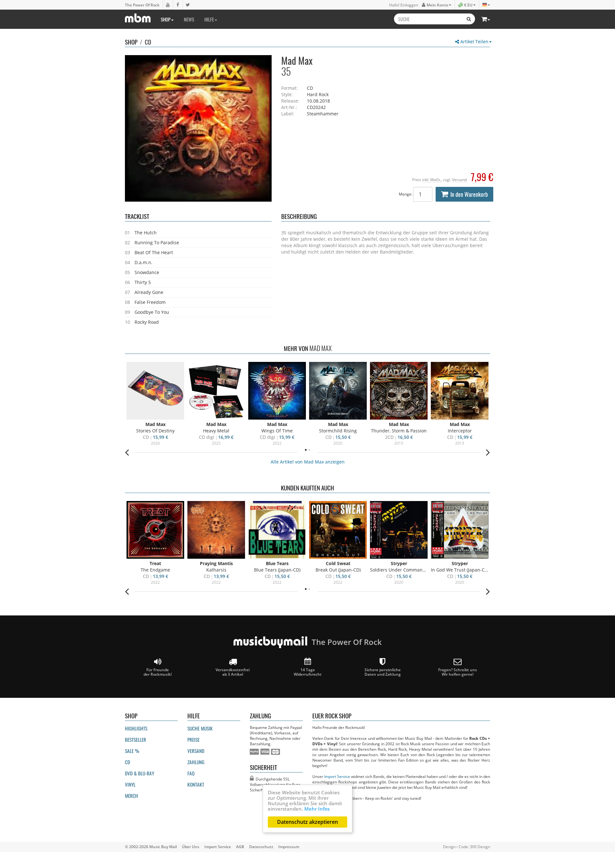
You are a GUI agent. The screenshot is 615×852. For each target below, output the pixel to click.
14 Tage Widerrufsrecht (308, 672)
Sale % (132, 750)
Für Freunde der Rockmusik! (158, 672)
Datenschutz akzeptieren (307, 821)
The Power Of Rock (142, 4)
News (189, 19)
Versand (459, 179)
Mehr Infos (317, 809)
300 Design (480, 846)
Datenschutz (261, 846)
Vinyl (130, 784)
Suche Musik (200, 728)
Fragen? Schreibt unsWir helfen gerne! (457, 672)
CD (148, 41)
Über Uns (190, 846)
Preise (193, 739)
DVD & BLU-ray (139, 773)
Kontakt (195, 784)
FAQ (190, 773)
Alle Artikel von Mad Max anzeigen (308, 462)
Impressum (288, 846)
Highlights (136, 728)
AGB (240, 846)
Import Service (337, 776)
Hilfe (209, 19)
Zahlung (195, 761)
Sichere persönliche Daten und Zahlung (383, 672)
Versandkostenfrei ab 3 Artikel (233, 672)
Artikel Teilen (473, 41)
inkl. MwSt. (431, 179)
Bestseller (135, 739)
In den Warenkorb (469, 194)
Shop (165, 19)
